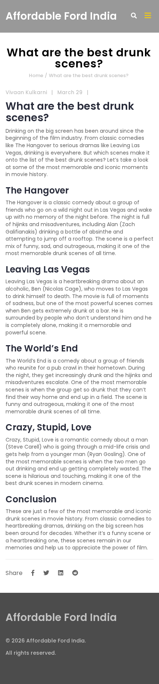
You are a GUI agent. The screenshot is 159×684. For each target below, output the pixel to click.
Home (36, 75)
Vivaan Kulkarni (26, 92)
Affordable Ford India (61, 16)
